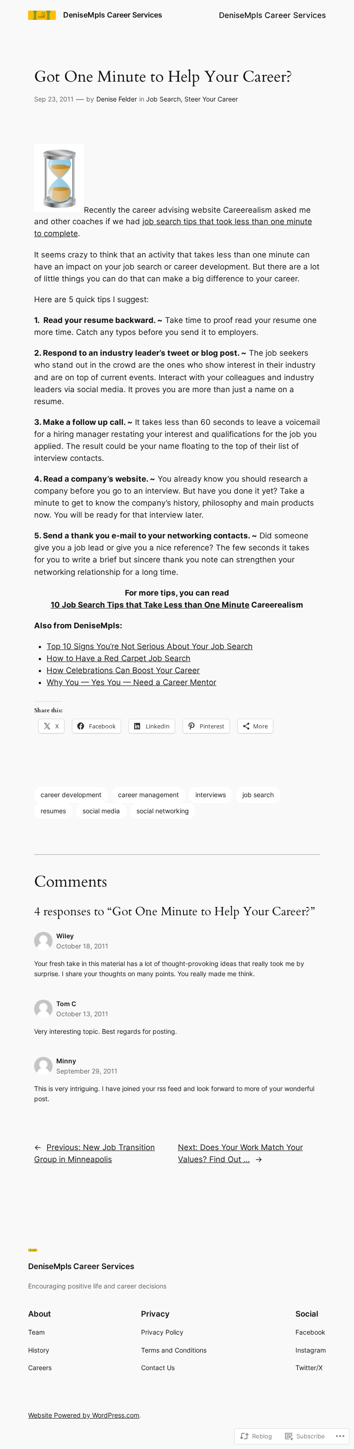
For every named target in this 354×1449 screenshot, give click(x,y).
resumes (53, 811)
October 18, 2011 (82, 946)
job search (258, 795)
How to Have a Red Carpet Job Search (118, 658)
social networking (162, 811)
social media (101, 811)
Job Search (163, 99)
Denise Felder (116, 99)
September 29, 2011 (87, 1071)
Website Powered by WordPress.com (83, 1415)
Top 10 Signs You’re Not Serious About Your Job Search (150, 646)
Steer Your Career (211, 99)
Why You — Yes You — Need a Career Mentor (131, 682)
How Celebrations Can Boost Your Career (123, 670)
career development (71, 795)
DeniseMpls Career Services (112, 14)
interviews (210, 795)
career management (148, 795)
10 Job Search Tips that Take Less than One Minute (150, 604)
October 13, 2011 (82, 1014)
